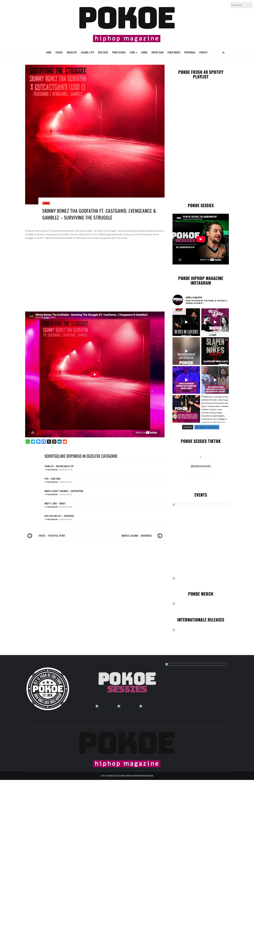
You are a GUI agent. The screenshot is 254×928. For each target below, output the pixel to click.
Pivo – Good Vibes (53, 478)
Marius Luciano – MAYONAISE (137, 535)
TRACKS (59, 52)
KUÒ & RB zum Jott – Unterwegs (59, 516)
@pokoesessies (201, 466)
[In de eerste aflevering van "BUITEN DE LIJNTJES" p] (186, 322)
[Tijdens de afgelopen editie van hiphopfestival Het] (215, 380)
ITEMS (132, 52)
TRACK (46, 203)
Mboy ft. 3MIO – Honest (55, 503)
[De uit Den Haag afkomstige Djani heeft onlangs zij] (186, 380)
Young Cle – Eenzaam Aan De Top (59, 466)
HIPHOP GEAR (157, 52)
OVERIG (144, 52)
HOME (48, 52)
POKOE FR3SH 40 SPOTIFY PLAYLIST (200, 74)
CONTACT (203, 52)
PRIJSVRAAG (189, 52)
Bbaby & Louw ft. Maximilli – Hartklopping (64, 491)
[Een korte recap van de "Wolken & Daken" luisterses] (186, 351)
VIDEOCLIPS (72, 52)
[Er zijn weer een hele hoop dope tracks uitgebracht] (215, 351)
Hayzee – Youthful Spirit (52, 535)
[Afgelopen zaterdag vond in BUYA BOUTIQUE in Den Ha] (215, 409)
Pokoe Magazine (52, 470)
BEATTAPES (103, 52)
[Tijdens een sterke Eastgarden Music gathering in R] (186, 409)
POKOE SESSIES (119, 52)
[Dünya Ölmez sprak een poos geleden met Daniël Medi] (215, 322)
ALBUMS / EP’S (87, 52)
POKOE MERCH (173, 52)
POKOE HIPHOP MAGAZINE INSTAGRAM (200, 280)
